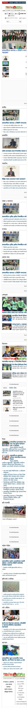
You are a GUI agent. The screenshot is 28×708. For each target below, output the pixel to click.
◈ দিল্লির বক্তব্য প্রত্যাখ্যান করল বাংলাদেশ (15, 2)
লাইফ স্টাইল (6, 546)
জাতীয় (4, 107)
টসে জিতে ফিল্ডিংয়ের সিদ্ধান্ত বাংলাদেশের (11, 666)
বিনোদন (4, 344)
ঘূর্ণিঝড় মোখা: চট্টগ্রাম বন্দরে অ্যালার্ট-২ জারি (12, 669)
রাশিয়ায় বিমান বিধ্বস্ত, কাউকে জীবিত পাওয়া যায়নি (13, 184)
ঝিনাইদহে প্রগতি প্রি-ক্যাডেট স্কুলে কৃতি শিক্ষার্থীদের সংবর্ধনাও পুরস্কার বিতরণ (13, 488)
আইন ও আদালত (7, 201)
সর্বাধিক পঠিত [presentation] (12, 388)
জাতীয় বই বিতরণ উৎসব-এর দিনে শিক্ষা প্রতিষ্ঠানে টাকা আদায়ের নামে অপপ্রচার (14, 475)
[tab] (5, 388)
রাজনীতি (4, 135)
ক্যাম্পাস (4, 643)
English (23, 18)
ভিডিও (12, 14)
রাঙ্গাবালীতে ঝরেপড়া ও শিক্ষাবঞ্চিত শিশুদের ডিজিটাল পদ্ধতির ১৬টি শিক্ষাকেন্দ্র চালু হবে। (13, 497)
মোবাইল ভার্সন (23, 13)
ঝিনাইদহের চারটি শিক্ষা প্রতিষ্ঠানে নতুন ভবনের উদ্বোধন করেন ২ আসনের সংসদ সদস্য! (14, 484)
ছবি (7, 14)
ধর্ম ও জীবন (5, 608)
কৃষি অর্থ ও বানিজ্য (7, 579)
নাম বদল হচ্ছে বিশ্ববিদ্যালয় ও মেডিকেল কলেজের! (14, 471)
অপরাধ (4, 229)
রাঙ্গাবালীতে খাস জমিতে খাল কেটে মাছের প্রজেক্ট (13, 253)
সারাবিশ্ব (4, 163)
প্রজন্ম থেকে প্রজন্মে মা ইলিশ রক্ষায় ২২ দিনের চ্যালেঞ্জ (14, 249)
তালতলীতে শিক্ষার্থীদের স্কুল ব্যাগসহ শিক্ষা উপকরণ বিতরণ (14, 492)
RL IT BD (23, 678)
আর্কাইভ (12, 16)
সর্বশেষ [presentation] (5, 388)
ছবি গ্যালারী (6, 503)
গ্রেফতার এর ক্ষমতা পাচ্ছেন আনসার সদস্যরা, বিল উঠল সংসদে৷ (13, 479)
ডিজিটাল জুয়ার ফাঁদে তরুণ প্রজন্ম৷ (10, 130)
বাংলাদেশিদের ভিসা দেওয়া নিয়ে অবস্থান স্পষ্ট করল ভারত (15, 186)
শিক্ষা (3, 439)
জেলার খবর (5, 257)
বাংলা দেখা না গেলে (12, 18)
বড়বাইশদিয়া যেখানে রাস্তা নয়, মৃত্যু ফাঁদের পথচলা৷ (14, 277)
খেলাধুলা (5, 295)
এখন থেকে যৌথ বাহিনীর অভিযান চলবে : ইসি (13, 125)
